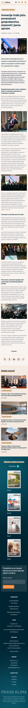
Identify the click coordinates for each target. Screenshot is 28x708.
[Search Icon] (19, 2)
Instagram (14, 676)
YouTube (14, 682)
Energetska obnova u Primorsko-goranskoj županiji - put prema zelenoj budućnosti (13, 420)
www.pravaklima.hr (14, 645)
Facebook (14, 679)
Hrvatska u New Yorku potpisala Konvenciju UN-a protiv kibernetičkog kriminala (13, 394)
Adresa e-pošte (7, 578)
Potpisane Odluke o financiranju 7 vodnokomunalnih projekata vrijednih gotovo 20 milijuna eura (14, 447)
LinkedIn (14, 684)
